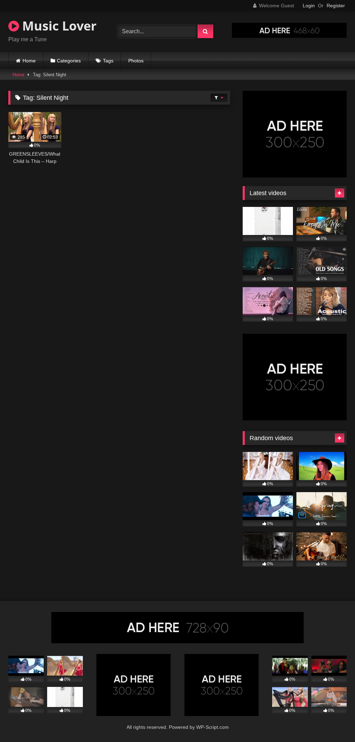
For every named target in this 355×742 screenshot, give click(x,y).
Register (336, 5)
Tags (108, 60)
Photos (136, 60)
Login (309, 5)
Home (29, 60)
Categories (69, 60)
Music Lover (57, 25)
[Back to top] (333, 721)
